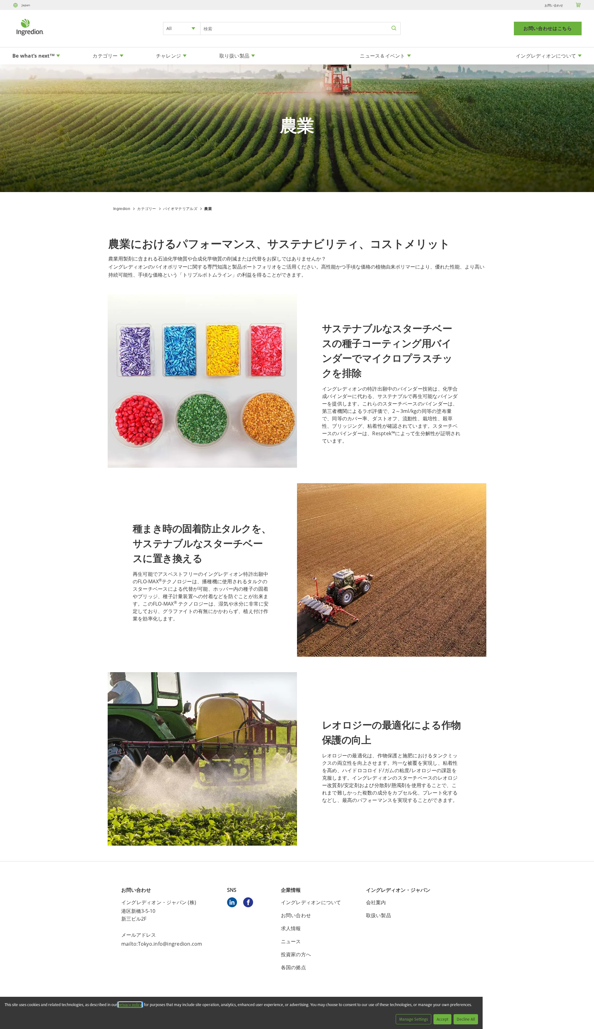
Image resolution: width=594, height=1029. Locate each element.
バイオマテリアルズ (180, 209)
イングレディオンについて (311, 902)
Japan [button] (26, 5)
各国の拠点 (293, 967)
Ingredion (121, 209)
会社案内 (376, 902)
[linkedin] (233, 903)
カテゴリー (146, 209)
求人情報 (291, 928)
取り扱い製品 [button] (234, 55)
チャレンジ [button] (168, 55)
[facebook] (249, 903)
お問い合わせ (553, 5)
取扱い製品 (378, 915)
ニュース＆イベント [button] (382, 55)
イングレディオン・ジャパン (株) (158, 902)
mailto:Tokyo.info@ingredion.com (161, 943)
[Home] (29, 36)
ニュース (291, 941)
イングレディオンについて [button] (546, 55)
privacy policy (130, 1004)
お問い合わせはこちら (547, 28)
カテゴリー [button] (105, 55)
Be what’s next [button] (33, 55)
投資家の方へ (296, 954)
